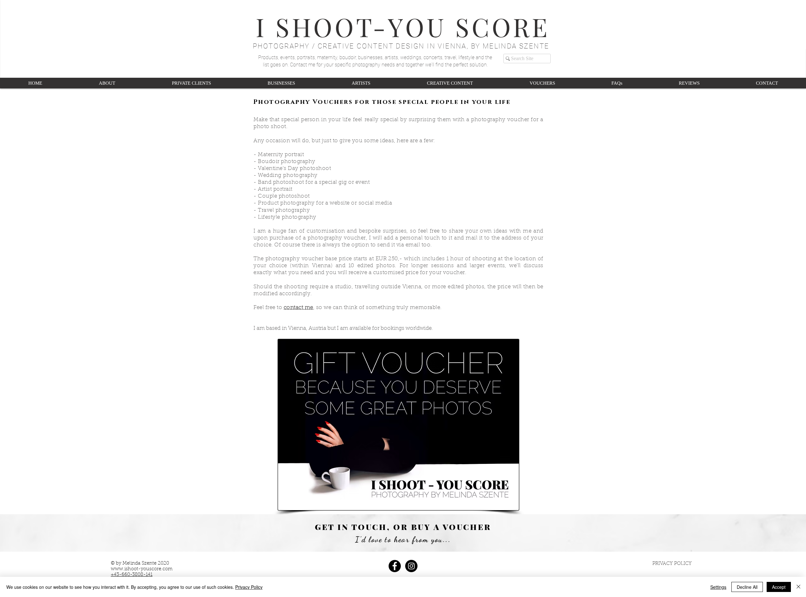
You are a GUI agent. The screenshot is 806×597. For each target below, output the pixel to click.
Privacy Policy (249, 587)
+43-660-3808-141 (131, 574)
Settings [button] (718, 587)
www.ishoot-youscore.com (142, 569)
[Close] (798, 587)
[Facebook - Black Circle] (395, 566)
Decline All (747, 587)
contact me (298, 307)
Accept (779, 587)
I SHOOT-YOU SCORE (403, 26)
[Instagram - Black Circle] (411, 566)
